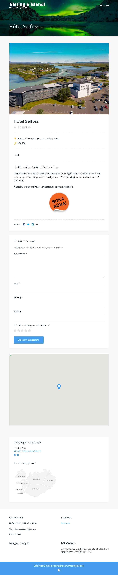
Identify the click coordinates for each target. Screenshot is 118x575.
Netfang (18, 297)
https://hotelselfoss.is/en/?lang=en (27, 451)
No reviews (25, 127)
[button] (59, 387)
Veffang (17, 311)
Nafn (17, 283)
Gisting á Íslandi (27, 4)
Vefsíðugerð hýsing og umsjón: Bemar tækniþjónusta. (59, 565)
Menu (105, 5)
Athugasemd (20, 253)
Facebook (65, 523)
